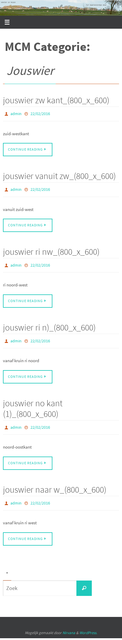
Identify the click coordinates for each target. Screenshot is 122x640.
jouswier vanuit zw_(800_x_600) (59, 174)
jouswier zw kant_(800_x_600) (56, 100)
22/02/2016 (40, 113)
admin (16, 113)
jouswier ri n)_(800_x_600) (49, 323)
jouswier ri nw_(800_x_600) (51, 248)
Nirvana (68, 624)
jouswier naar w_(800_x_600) (54, 482)
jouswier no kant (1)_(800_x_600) (32, 403)
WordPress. (88, 624)
